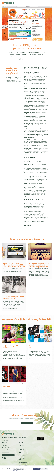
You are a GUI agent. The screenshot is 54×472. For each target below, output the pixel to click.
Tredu (31, 346)
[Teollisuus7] (14, 374)
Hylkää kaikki (44, 468)
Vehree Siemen (23, 453)
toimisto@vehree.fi (10, 449)
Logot (4, 347)
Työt (20, 459)
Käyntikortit (22, 449)
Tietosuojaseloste (5, 452)
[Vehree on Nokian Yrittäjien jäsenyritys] (40, 437)
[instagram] (5, 458)
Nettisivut (22, 445)
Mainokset (7, 347)
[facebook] (2, 458)
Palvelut (21, 442)
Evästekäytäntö (15, 470)
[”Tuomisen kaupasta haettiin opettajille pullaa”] (14, 284)
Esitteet (30, 347)
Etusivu (20, 441)
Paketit (20, 452)
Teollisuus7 (7, 386)
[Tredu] (40, 333)
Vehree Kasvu (22, 456)
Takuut (20, 463)
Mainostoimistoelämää (24, 465)
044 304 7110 (6, 447)
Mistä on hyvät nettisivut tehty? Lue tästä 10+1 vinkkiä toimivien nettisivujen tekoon (14, 265)
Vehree (20, 461)
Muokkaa (50, 468)
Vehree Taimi (22, 455)
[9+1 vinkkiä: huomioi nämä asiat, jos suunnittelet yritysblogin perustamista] (40, 251)
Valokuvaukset (23, 451)
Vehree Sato (22, 458)
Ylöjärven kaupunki (10, 346)
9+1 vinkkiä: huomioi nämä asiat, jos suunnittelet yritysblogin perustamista (39, 265)
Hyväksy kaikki (36, 468)
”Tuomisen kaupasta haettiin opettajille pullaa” (13, 297)
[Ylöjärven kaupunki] (14, 333)
